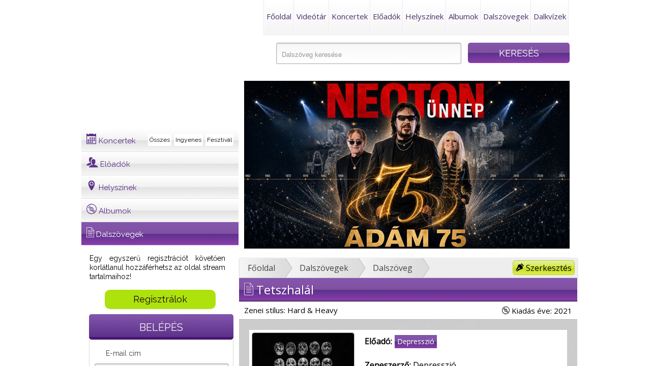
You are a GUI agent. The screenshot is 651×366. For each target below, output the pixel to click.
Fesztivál (219, 139)
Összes (160, 139)
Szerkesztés (548, 267)
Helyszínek (424, 16)
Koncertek (350, 16)
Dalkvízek (550, 16)
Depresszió (415, 341)
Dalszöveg (392, 267)
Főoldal (279, 16)
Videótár (312, 16)
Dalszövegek (505, 16)
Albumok (463, 16)
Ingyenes (188, 139)
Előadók (386, 16)
